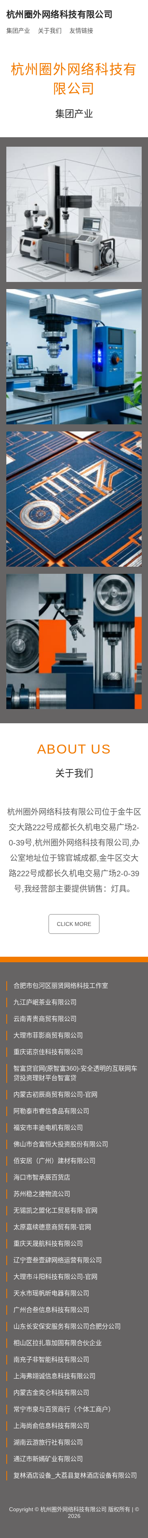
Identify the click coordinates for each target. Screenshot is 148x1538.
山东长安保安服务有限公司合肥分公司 (67, 1326)
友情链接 (81, 30)
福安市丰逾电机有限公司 (48, 1127)
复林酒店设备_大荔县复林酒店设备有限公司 (75, 1475)
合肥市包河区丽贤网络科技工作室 (60, 985)
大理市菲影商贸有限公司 (48, 1035)
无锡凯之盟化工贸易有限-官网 (55, 1210)
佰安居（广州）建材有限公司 (54, 1160)
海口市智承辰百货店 (41, 1177)
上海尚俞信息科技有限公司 (51, 1425)
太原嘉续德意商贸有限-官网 (52, 1227)
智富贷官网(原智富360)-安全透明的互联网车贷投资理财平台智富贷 (75, 1073)
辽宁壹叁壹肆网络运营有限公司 (57, 1260)
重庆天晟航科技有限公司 (48, 1243)
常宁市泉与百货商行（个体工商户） (63, 1409)
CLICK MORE (74, 924)
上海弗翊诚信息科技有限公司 (54, 1376)
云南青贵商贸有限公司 (45, 1018)
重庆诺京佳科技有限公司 (48, 1052)
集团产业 (18, 30)
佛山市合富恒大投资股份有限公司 (60, 1144)
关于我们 (50, 30)
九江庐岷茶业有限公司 (45, 1002)
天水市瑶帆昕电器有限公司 (51, 1293)
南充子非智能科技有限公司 (51, 1359)
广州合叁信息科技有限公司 (51, 1310)
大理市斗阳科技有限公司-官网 (55, 1276)
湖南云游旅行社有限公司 (48, 1442)
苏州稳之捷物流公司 (41, 1194)
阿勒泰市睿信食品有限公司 (51, 1111)
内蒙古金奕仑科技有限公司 (51, 1392)
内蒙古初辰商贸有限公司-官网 (55, 1094)
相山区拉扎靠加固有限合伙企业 (57, 1343)
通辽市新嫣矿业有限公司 (48, 1459)
